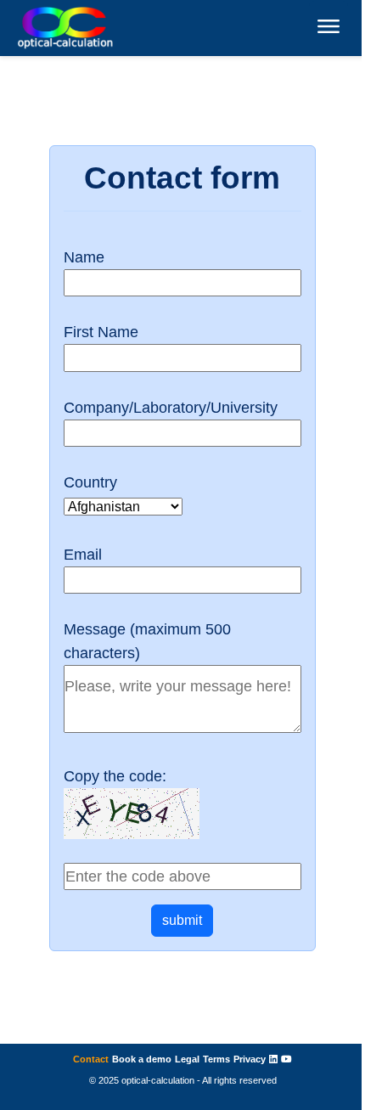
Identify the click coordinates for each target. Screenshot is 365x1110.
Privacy (249, 1059)
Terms (216, 1059)
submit (182, 920)
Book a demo (141, 1059)
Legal (187, 1059)
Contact (91, 1059)
